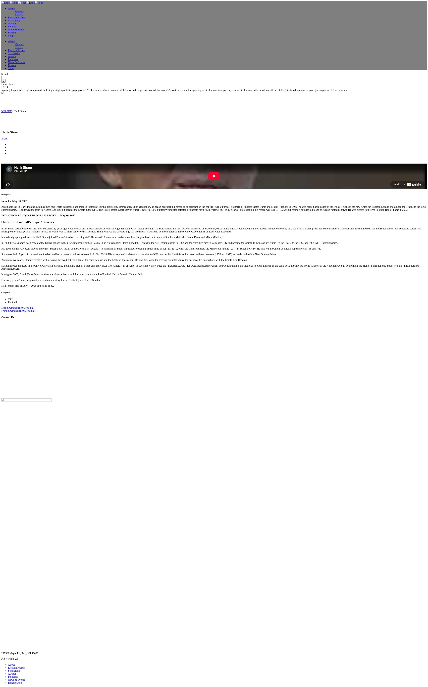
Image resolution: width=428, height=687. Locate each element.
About (11, 664)
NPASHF (6, 111)
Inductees (13, 676)
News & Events (16, 679)
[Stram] (1, 162)
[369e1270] (2, 162)
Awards (12, 673)
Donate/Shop (15, 682)
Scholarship (14, 670)
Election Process (16, 667)
